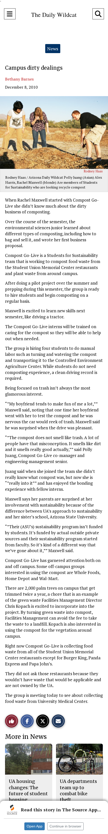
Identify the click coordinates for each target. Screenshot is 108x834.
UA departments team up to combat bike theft (78, 790)
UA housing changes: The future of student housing (28, 790)
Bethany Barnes (19, 79)
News (52, 49)
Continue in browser (65, 826)
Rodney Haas (93, 171)
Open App (34, 826)
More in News (26, 737)
